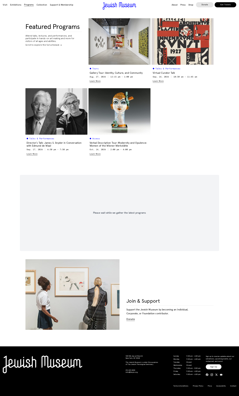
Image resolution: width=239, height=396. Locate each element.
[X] (216, 374)
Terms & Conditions (180, 386)
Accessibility (221, 386)
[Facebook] (207, 374)
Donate (205, 5)
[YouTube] (221, 374)
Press (210, 386)
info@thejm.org (132, 372)
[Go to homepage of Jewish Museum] (119, 6)
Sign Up (213, 367)
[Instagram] (212, 374)
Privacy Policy (198, 386)
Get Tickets (225, 5)
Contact (233, 386)
